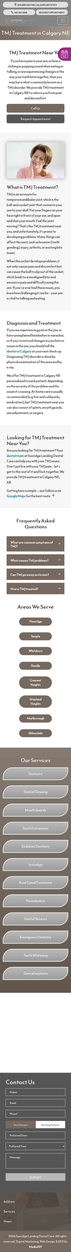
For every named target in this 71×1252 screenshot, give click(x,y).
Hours (8, 1221)
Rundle (35, 666)
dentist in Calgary (19, 351)
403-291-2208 (20, 12)
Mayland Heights (35, 701)
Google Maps (16, 496)
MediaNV (35, 1247)
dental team (15, 455)
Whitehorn (35, 651)
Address (9, 1201)
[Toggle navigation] (63, 20)
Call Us (35, 108)
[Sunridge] (19, 20)
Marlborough (35, 718)
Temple (35, 636)
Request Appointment (52, 12)
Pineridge (35, 621)
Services (9, 1211)
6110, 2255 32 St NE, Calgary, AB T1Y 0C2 (37, 4)
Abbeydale (35, 733)
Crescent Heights (35, 682)
